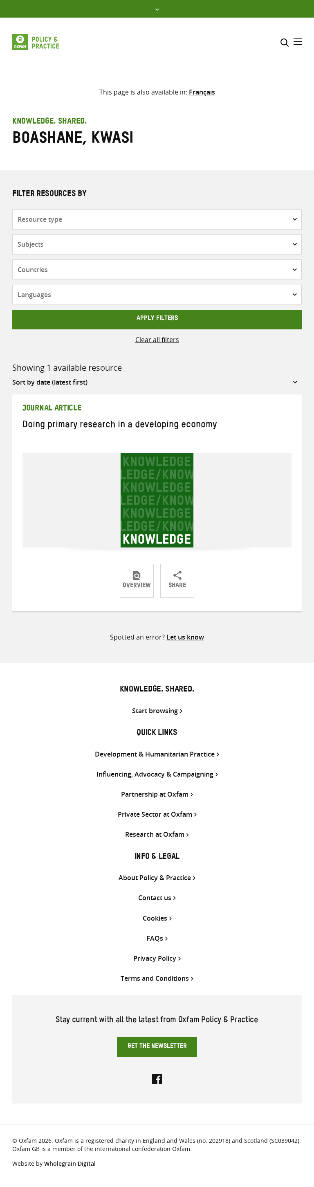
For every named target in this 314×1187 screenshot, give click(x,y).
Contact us (154, 898)
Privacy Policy (154, 958)
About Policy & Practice (155, 878)
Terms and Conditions (155, 978)
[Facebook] (157, 1078)
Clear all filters (157, 339)
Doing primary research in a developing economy (119, 425)
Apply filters (157, 319)
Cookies (155, 918)
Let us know (185, 637)
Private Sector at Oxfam (155, 814)
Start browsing (155, 711)
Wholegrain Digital (70, 1163)
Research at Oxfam (154, 834)
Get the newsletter (157, 1047)
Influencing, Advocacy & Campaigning (154, 774)
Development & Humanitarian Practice (155, 754)
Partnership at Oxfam (154, 794)
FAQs (154, 938)
